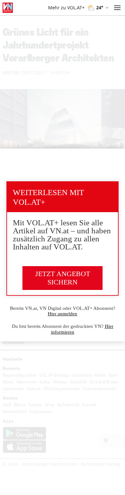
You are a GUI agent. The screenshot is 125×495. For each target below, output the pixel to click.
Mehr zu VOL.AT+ (66, 7)
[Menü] (117, 8)
